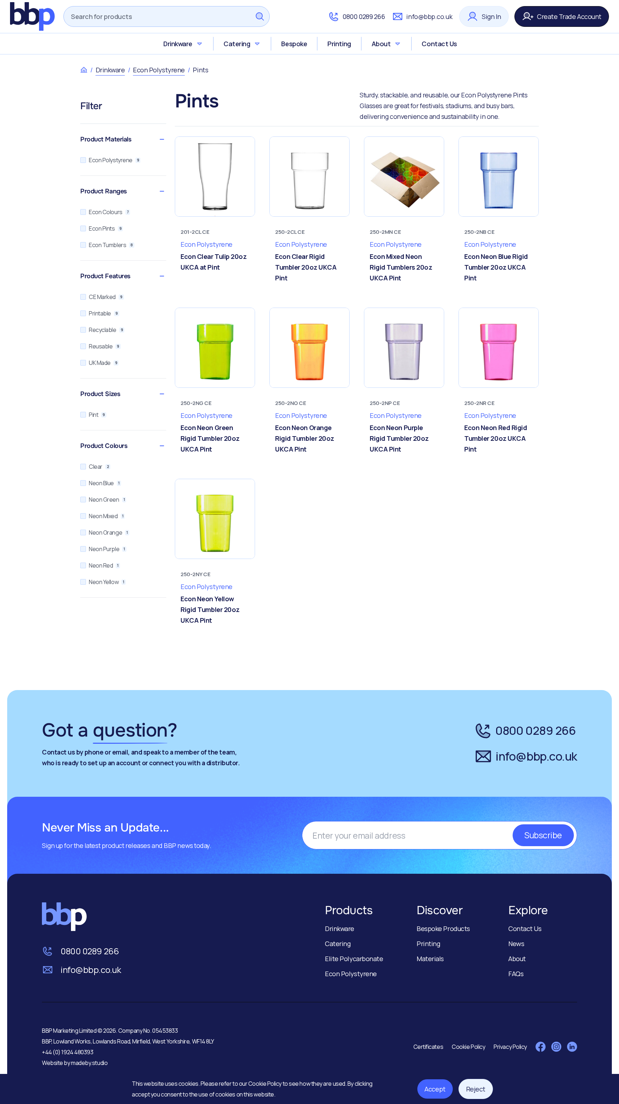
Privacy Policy (510, 1047)
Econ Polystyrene (159, 70)
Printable (103, 313)
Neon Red (104, 565)
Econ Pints (105, 228)
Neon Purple (107, 549)
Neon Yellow (106, 582)
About (381, 43)
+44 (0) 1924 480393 (67, 1052)
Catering (237, 43)
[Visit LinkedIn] (572, 1047)
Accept (434, 1089)
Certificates (428, 1047)
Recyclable (106, 330)
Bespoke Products (443, 928)
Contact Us (439, 43)
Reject (475, 1089)
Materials (430, 958)
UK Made (103, 363)
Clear (99, 467)
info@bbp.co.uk (429, 16)
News (516, 943)
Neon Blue (104, 483)
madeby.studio (89, 1063)
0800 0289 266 (363, 16)
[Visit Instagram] (556, 1047)
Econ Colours (109, 212)
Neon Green (107, 499)
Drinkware (177, 43)
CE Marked (106, 297)
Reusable (104, 346)
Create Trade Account (569, 16)
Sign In (491, 16)
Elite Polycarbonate (354, 958)
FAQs (515, 973)
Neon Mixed (106, 516)
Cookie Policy (265, 1084)
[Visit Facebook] (541, 1047)
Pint (97, 415)
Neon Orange (108, 532)
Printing (339, 43)
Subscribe (543, 835)
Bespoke (294, 43)
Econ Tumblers (111, 245)
